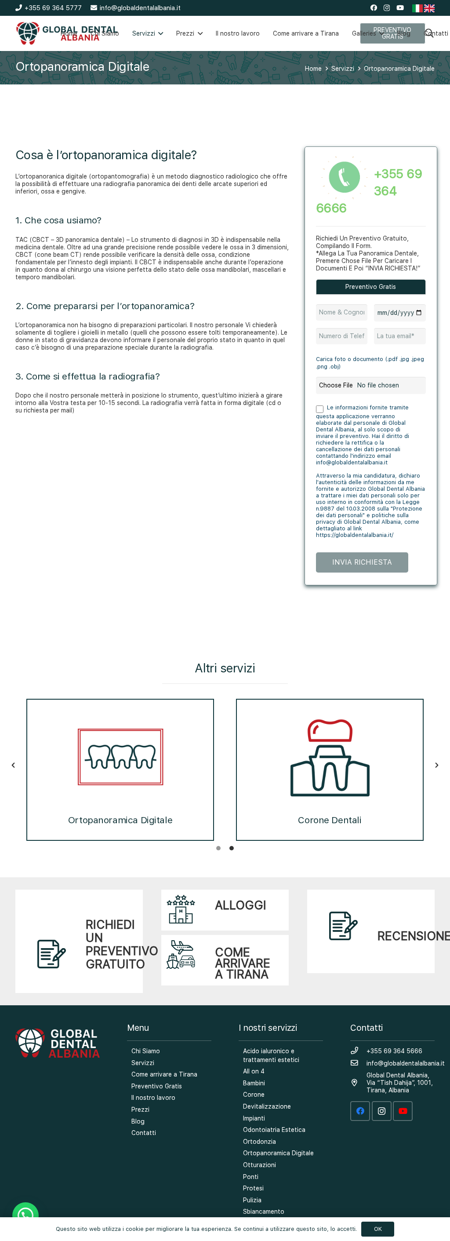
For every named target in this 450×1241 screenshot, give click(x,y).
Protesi (253, 1188)
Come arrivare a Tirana (164, 1074)
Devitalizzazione (267, 1106)
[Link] (79, 941)
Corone (254, 1094)
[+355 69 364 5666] (358, 1051)
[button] (13, 765)
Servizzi (142, 1062)
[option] (120, 765)
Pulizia (252, 1200)
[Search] (429, 33)
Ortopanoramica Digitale (120, 819)
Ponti (250, 1176)
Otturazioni (259, 1164)
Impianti (254, 1118)
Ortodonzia (259, 1141)
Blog (138, 1121)
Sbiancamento (263, 1211)
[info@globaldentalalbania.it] (358, 1063)
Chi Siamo (145, 1051)
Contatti (143, 1132)
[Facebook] (373, 7)
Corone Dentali (329, 819)
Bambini (254, 1083)
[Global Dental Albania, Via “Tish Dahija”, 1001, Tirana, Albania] (358, 1083)
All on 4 (254, 1071)
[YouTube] (400, 7)
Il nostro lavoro (153, 1097)
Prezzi (140, 1109)
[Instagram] (387, 8)
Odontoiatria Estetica (274, 1129)
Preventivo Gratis (156, 1086)
